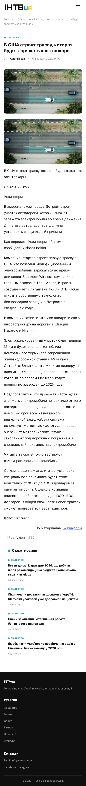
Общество (24, 19)
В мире (8, 727)
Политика (10, 734)
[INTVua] (18, 7)
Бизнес (8, 714)
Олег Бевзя (17, 58)
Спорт (8, 721)
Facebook (10, 767)
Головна (9, 19)
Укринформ (72, 528)
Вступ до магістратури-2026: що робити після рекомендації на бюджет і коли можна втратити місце (42, 570)
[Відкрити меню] (78, 7)
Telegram (24, 767)
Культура (9, 741)
